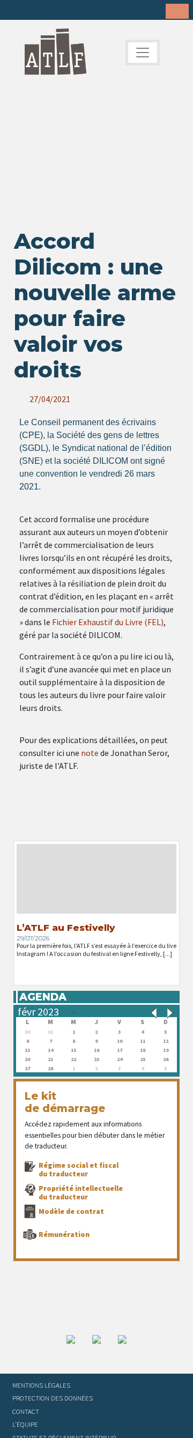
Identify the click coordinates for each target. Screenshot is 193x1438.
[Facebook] (16, 10)
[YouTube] (82, 10)
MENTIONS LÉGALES (41, 1385)
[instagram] (66, 10)
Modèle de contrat (71, 1211)
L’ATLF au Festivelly (66, 927)
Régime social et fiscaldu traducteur (78, 1169)
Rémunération (64, 1234)
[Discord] (99, 10)
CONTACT (25, 1411)
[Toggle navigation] (142, 52)
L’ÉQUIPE (25, 1424)
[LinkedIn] (49, 10)
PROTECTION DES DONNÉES (52, 1397)
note (90, 752)
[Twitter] (32, 10)
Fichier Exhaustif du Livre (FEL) (108, 622)
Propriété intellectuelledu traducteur (81, 1192)
